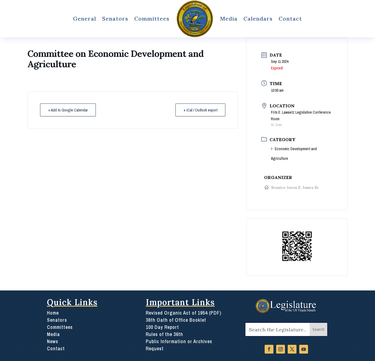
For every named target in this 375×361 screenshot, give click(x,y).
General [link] (84, 18)
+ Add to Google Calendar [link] (68, 110)
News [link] (52, 341)
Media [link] (228, 18)
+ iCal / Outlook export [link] (200, 110)
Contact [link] (290, 18)
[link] (194, 18)
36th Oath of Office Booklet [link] (176, 320)
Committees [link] (151, 18)
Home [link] (53, 312)
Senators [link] (115, 18)
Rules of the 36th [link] (164, 334)
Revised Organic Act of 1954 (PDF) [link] (183, 312)
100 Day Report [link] (162, 327)
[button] (318, 329)
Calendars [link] (258, 18)
